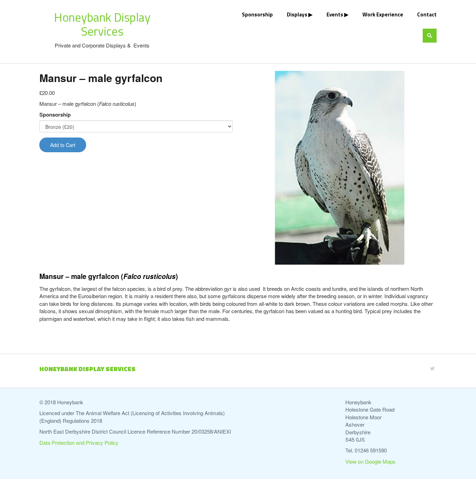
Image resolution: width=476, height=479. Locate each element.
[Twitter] (432, 368)
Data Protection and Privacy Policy (78, 442)
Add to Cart (62, 144)
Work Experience (382, 14)
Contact (427, 14)
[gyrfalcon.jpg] (340, 168)
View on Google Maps (370, 461)
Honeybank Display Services (102, 24)
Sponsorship (257, 14)
